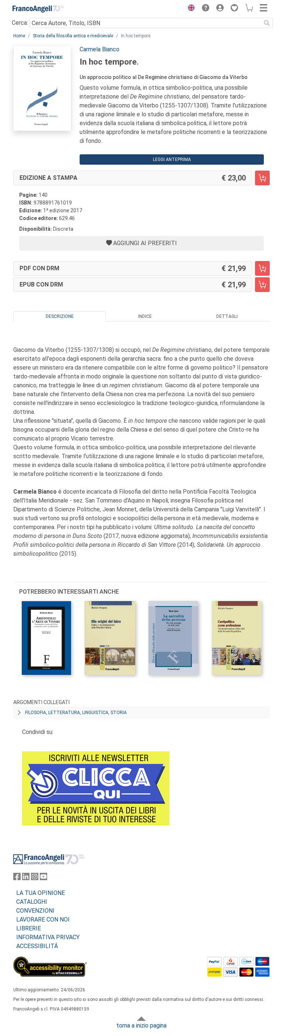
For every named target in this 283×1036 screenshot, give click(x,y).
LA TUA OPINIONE (40, 892)
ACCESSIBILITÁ (37, 946)
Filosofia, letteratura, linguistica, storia (76, 712)
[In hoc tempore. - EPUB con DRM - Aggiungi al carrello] (262, 284)
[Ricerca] (267, 23)
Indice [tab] (145, 316)
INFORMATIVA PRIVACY (48, 937)
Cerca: (20, 22)
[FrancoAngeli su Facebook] (17, 878)
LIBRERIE (28, 928)
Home (19, 35)
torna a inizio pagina (141, 1025)
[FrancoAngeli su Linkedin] (25, 878)
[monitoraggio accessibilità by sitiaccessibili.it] (50, 960)
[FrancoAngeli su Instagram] (34, 878)
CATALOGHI (31, 901)
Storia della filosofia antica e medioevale (73, 35)
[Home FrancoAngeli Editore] (38, 9)
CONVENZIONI (35, 910)
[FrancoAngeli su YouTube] (43, 878)
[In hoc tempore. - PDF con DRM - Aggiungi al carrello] (262, 268)
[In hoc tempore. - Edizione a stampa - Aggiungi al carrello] (262, 178)
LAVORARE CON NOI (43, 919)
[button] (189, 9)
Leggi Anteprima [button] (172, 159)
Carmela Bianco (99, 49)
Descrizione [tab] (60, 316)
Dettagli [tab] (227, 316)
